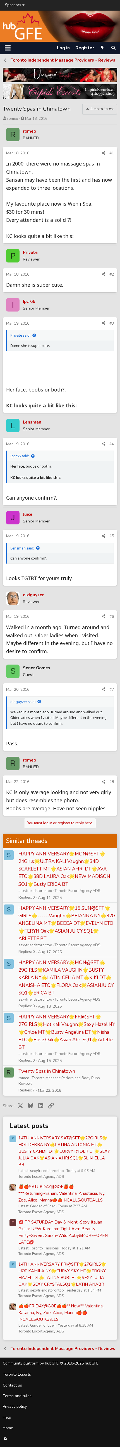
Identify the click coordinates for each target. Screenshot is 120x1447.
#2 (111, 274)
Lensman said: (22, 548)
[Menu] (7, 47)
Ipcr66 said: (19, 455)
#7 (111, 689)
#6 (111, 616)
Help (7, 1417)
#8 (111, 781)
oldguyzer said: (22, 701)
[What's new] (102, 48)
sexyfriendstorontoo (35, 890)
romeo (12, 118)
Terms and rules (17, 1396)
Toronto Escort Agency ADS (77, 890)
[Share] (103, 153)
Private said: (20, 335)
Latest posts (29, 1125)
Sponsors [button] (13, 5)
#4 (111, 444)
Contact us (12, 1385)
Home (8, 1428)
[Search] (113, 48)
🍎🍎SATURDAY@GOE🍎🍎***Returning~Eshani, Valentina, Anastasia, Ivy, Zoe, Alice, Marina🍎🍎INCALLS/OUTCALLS (61, 1193)
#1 (111, 153)
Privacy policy (15, 1406)
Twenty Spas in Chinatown (46, 1071)
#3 (111, 323)
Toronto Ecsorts (17, 1374)
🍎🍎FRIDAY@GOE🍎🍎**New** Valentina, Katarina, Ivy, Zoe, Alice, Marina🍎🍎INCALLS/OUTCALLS (61, 1312)
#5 (111, 536)
